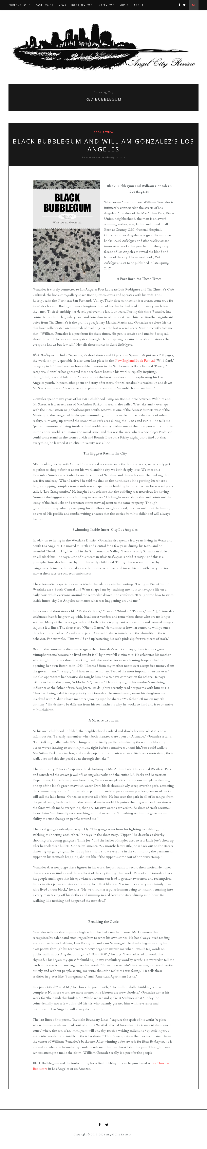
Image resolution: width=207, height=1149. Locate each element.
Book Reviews (81, 4)
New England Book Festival (135, 360)
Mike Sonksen (93, 157)
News (62, 4)
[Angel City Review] (103, 47)
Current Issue (19, 4)
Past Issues (44, 4)
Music (124, 4)
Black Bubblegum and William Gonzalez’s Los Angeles (103, 145)
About (139, 4)
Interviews (106, 4)
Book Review (104, 132)
